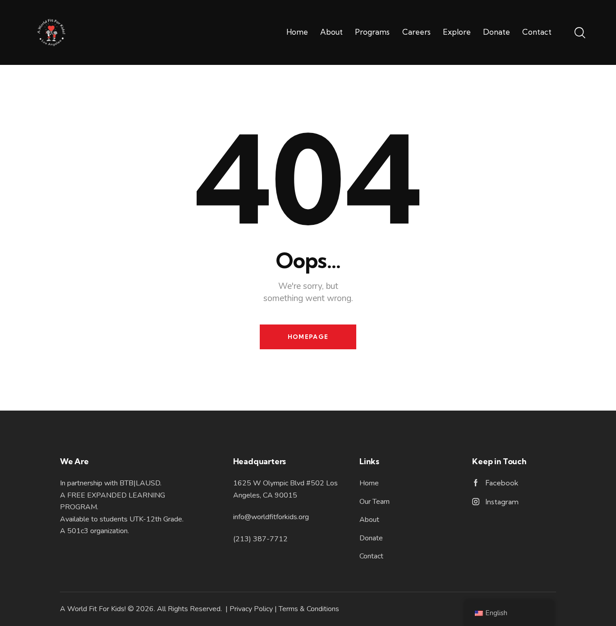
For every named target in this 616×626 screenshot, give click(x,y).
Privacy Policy (251, 609)
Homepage (308, 336)
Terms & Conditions (309, 609)
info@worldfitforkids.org (271, 517)
